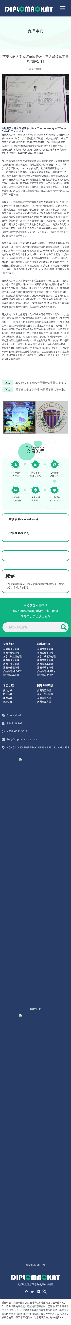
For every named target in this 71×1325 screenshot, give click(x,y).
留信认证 (7, 694)
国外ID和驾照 (45, 685)
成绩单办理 (43, 643)
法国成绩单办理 (45, 667)
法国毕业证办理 (11, 667)
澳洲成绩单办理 (45, 660)
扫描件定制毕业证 (12, 671)
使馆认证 (7, 698)
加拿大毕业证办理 (12, 656)
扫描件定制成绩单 (46, 671)
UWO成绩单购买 (15, 584)
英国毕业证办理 (11, 652)
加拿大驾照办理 (45, 694)
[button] (7, 417)
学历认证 (8, 685)
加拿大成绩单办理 (46, 656)
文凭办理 (8, 643)
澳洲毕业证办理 (11, 660)
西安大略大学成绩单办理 (41, 584)
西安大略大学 (9, 314)
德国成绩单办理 (45, 664)
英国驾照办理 (44, 698)
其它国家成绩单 (45, 675)
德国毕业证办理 (11, 664)
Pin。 (62, 1317)
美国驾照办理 (44, 690)
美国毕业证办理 (11, 649)
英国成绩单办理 (45, 652)
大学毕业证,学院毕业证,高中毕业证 (35, 1284)
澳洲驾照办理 (44, 701)
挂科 (31, 1302)
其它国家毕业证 (11, 675)
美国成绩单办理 (45, 649)
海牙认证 (7, 701)
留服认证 (7, 690)
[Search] (64, 627)
